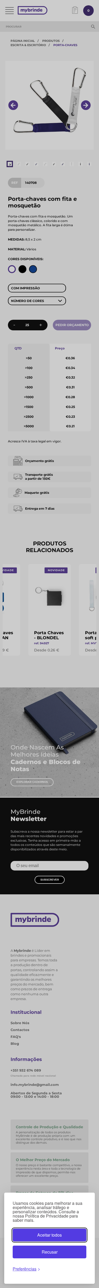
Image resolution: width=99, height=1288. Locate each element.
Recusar (50, 1252)
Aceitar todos (49, 1235)
